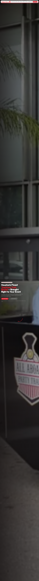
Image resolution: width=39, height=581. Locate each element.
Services (16, 1)
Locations (23, 1)
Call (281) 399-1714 (13, 298)
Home (12, 1)
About (14, 1)
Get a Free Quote (5, 298)
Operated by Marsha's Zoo (11, 300)
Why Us (19, 1)
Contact (26, 1)
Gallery (21, 1)
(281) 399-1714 (30, 1)
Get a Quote (35, 1)
